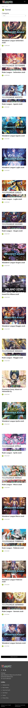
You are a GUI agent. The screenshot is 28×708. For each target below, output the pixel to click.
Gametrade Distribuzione (7, 676)
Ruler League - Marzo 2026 (12, 484)
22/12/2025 (6, 614)
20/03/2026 (6, 487)
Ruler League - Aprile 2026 (12, 453)
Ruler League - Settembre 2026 (13, 72)
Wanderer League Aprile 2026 (13, 421)
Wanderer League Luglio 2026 (13, 167)
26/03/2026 (6, 424)
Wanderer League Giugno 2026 (13, 263)
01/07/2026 (6, 170)
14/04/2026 (6, 394)
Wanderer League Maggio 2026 (13, 326)
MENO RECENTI (14, 656)
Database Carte (6, 685)
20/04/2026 (7, 328)
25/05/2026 (6, 233)
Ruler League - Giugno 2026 (12, 231)
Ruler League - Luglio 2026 (12, 199)
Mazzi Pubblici (6, 687)
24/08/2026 (6, 45)
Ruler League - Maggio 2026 (12, 358)
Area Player (5, 692)
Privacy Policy (6, 697)
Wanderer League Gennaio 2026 (14, 643)
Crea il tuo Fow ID (6, 690)
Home (3, 6)
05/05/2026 (7, 297)
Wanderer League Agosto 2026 (13, 136)
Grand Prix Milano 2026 (10, 294)
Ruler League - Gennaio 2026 (12, 611)
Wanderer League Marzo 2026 (13, 516)
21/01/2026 (6, 550)
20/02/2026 (6, 519)
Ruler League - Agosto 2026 (12, 104)
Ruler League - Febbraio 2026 (13, 548)
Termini (4, 695)
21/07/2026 (6, 107)
